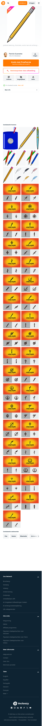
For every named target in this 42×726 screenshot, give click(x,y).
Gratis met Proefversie (21, 63)
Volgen (35, 56)
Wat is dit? (21, 85)
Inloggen (32, 3)
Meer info (7, 90)
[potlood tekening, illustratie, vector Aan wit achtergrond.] (27, 138)
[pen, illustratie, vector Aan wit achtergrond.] (4, 161)
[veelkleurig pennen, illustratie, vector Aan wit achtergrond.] (12, 158)
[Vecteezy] (3, 3)
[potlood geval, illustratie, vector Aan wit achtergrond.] (10, 138)
